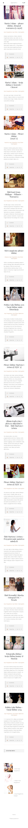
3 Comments (11, 567)
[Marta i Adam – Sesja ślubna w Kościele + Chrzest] (14, 71)
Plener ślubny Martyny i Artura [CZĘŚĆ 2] (14, 366)
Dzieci (16, 768)
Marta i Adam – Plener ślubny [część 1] (14, 136)
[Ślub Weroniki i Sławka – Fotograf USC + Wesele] (14, 584)
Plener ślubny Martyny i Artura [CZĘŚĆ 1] (14, 483)
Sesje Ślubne (15, 32)
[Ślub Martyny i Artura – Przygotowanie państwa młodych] (14, 525)
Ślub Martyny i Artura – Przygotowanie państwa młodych (14, 539)
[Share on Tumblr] (19, 57)
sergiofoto (22, 32)
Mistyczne (7, 257)
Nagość (16, 780)
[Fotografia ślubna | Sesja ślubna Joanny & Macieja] (14, 643)
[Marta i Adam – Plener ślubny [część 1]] (14, 123)
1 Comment (11, 222)
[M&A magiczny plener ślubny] (14, 240)
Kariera (14, 814)
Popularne (6, 142)
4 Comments (11, 508)
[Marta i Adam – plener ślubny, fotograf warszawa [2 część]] (14, 12)
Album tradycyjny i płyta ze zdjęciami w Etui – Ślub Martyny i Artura (14, 424)
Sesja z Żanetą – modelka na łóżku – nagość (18, 776)
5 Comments (11, 454)
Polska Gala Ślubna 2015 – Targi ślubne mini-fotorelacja (14, 307)
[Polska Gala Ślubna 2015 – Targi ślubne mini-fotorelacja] (14, 294)
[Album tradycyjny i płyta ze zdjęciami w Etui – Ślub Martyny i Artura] (14, 410)
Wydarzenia (20, 313)
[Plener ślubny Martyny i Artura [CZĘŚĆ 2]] (14, 354)
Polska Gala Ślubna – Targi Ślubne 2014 (14, 708)
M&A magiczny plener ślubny (14, 251)
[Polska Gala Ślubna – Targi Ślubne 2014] (14, 698)
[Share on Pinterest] (21, 57)
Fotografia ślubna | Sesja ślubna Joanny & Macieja (14, 656)
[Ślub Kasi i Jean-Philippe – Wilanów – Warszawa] (14, 181)
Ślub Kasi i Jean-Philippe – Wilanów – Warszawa (14, 194)
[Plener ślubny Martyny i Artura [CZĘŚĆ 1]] (14, 471)
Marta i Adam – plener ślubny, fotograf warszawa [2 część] (14, 25)
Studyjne (16, 795)
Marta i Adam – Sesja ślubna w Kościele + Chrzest (14, 84)
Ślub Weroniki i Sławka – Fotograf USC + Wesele (14, 597)
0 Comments (11, 54)
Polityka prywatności (14, 818)
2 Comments (11, 393)
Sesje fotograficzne (8, 32)
